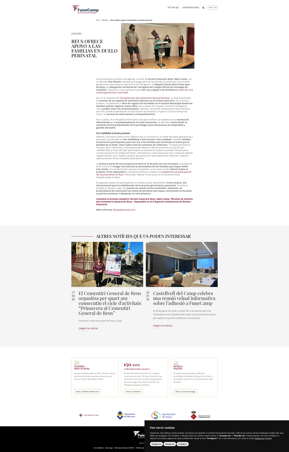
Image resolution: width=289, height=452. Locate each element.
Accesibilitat (98, 448)
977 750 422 (173, 7)
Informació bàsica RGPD (124, 448)
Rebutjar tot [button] (169, 444)
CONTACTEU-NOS (190, 7)
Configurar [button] (182, 444)
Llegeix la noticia (88, 328)
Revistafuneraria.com (124, 209)
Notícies (105, 20)
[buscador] (203, 8)
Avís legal (109, 448)
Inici (97, 20)
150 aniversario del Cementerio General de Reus (144, 97)
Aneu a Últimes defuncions (87, 391)
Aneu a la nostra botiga (185, 391)
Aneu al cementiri (133, 391)
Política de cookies (143, 448)
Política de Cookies (263, 438)
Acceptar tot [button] (156, 444)
